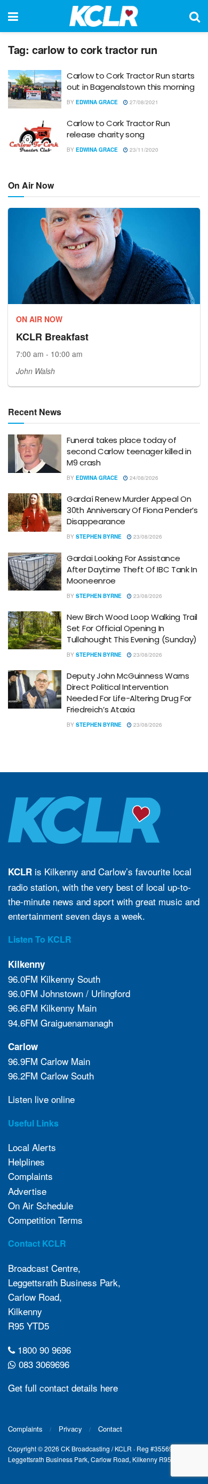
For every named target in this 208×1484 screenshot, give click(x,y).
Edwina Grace (97, 102)
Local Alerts (32, 1147)
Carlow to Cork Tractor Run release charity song (118, 129)
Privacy (70, 1429)
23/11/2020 (143, 149)
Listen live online (41, 1099)
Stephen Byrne (99, 536)
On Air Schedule (40, 1205)
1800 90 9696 (43, 1349)
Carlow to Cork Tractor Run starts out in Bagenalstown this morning (131, 81)
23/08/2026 (147, 536)
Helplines (26, 1161)
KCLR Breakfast (52, 337)
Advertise (27, 1191)
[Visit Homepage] (103, 16)
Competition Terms (45, 1219)
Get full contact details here (63, 1387)
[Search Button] (194, 16)
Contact (110, 1429)
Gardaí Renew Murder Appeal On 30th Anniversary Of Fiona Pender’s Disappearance (132, 510)
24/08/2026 (143, 477)
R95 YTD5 (28, 1325)
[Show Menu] (13, 16)
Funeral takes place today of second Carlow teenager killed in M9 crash (129, 451)
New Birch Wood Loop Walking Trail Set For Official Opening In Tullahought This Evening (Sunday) (132, 628)
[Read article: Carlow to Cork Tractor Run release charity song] (34, 137)
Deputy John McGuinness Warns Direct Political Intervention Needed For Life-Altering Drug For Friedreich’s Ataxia (129, 692)
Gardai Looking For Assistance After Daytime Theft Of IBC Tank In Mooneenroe (132, 569)
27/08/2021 (143, 102)
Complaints (30, 1176)
